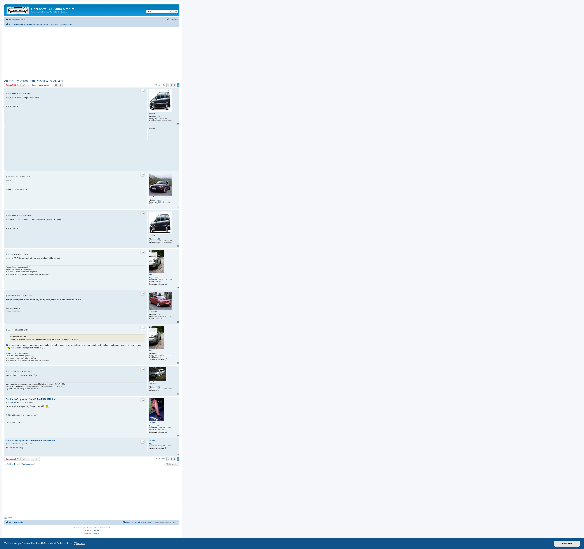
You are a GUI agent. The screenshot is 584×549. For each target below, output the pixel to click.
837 (157, 278)
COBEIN (152, 113)
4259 (158, 116)
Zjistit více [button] (79, 543)
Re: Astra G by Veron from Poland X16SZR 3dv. (31, 399)
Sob (150, 274)
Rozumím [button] (567, 543)
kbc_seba (152, 422)
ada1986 (152, 440)
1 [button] (171, 85)
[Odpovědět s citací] (142, 91)
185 (157, 426)
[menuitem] (23, 19)
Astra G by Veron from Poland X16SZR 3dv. (34, 80)
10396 (158, 200)
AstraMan (152, 382)
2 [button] (174, 85)
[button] (167, 85)
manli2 (151, 197)
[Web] (18, 10)
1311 (158, 314)
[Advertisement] (91, 52)
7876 (158, 387)
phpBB (84, 528)
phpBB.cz (97, 530)
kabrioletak (153, 311)
